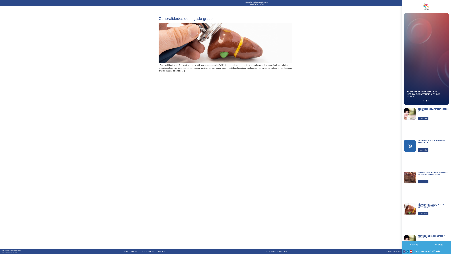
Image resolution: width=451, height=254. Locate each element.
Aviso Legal (161, 251)
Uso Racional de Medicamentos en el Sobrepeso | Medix (432, 173)
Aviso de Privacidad (148, 251)
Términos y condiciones (130, 251)
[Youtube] (411, 251)
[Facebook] (404, 251)
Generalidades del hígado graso (186, 18)
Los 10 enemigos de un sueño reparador (431, 141)
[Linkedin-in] (407, 251)
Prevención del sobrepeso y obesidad (431, 237)
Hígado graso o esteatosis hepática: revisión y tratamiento (431, 205)
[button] (423, 100)
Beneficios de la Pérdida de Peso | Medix (433, 110)
